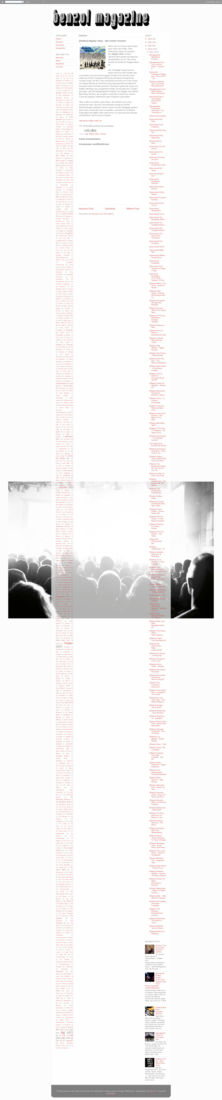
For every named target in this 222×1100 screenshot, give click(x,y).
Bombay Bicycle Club (66, 172)
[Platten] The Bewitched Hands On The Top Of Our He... (157, 467)
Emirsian (70, 325)
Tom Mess (69, 945)
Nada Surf (67, 587)
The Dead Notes (61, 831)
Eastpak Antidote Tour (65, 318)
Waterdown (67, 1000)
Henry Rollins (64, 407)
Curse (58, 250)
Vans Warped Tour (63, 988)
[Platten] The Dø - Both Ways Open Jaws (161, 1062)
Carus (60, 216)
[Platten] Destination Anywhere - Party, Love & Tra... (157, 451)
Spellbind (58, 744)
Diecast (70, 289)
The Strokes (62, 916)
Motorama (59, 577)
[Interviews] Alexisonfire (155, 210)
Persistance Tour (61, 630)
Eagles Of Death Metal (65, 315)
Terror (58, 787)
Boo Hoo (59, 177)
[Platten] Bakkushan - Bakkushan (157, 809)
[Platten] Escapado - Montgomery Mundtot (157, 303)
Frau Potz (70, 366)
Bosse (60, 182)
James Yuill (59, 446)
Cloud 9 (60, 233)
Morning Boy (67, 570)
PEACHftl (59, 621)
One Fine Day (68, 611)
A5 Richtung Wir (68, 88)
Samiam (58, 683)
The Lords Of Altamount (65, 877)
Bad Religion (67, 129)
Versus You (59, 993)
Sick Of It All (69, 703)
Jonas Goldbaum (64, 473)
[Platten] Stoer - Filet (157, 744)
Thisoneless (59, 935)
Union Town (67, 979)
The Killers (69, 872)
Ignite (58, 432)
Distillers (58, 298)
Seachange (66, 690)
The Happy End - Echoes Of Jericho (157, 445)
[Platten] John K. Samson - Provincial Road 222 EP (156, 377)
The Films (70, 843)
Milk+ (60, 550)
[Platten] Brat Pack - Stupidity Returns (161, 1011)
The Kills (60, 874)
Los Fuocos (63, 514)
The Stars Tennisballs (65, 913)
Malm (64, 531)
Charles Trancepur (62, 218)
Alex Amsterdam (64, 95)
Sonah (60, 736)
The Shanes (63, 908)
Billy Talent (60, 156)
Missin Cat (66, 558)
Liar (69, 502)
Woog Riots (64, 1020)
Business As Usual (64, 199)
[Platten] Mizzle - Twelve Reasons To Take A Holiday (157, 838)
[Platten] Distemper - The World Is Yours (157, 921)
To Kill (69, 940)
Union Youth (59, 981)
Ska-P (58, 710)
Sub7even (70, 761)
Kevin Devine (66, 480)
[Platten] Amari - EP (157, 595)
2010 (150, 49)
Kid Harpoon (60, 482)
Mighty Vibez (94, 134)
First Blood (64, 354)
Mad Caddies (62, 522)
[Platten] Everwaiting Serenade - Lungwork (157, 903)
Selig (57, 693)
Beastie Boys (60, 141)
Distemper (67, 296)
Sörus (57, 775)
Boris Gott (69, 180)
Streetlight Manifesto (63, 756)
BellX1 (64, 146)
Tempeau (68, 782)
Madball (67, 524)
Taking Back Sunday (63, 777)
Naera (58, 589)
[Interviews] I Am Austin (156, 153)
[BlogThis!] (88, 130)
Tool (60, 949)
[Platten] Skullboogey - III (156, 548)
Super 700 (70, 770)
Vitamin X (68, 995)
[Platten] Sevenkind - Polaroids (157, 671)
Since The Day (64, 705)
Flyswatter (67, 361)
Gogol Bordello (61, 383)
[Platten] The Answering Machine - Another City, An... (157, 607)
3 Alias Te (68, 80)
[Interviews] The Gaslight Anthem (157, 224)
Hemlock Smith (68, 403)
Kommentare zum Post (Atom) (101, 214)
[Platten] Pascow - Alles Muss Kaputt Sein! (157, 310)
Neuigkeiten (60, 48)
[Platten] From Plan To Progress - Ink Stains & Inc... (157, 431)
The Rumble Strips (62, 903)
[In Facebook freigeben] (92, 130)
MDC (59, 519)
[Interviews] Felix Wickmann (156, 137)
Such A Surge (60, 765)
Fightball (70, 352)
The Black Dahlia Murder (64, 809)
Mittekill (71, 560)
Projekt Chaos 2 (68, 654)
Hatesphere (59, 398)
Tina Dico (61, 940)
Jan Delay (69, 446)
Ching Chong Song (63, 223)
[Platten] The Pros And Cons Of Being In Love (156, 815)
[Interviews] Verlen (156, 247)
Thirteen (67, 932)
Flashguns (59, 357)
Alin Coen (70, 100)
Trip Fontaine (64, 959)
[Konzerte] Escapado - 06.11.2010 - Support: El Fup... (157, 277)
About (58, 61)
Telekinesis (66, 780)
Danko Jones (60, 260)
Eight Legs (67, 320)
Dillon (71, 291)
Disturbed (67, 298)
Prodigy (58, 654)
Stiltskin (58, 753)
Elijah (63, 325)
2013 (150, 39)
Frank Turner (60, 366)
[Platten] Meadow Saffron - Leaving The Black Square (157, 873)
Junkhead (66, 475)
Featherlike (69, 344)
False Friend (64, 342)
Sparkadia (59, 741)
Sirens (68, 707)
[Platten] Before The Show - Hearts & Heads (157, 286)
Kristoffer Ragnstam (62, 492)
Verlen (58, 991)
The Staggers (68, 911)
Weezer (58, 1005)
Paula (57, 626)
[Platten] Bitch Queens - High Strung (156, 780)
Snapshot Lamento (67, 724)
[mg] (63, 1035)
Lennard (63, 500)
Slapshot (58, 717)
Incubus (58, 434)
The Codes (69, 821)
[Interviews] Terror (156, 214)
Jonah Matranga (68, 470)
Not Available (69, 606)
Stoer (67, 753)
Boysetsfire (64, 185)
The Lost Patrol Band (65, 879)
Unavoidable (67, 974)
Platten (103, 134)
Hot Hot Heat (66, 417)
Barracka (59, 136)
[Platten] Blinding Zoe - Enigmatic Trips (156, 860)
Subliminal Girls (64, 763)
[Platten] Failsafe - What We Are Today (156, 340)
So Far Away (62, 727)
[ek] (71, 1030)
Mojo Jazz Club (61, 567)
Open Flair (62, 613)
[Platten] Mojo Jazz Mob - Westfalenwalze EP (157, 624)
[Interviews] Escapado (154, 262)
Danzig (71, 260)
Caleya (58, 206)
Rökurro (67, 681)
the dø (71, 1045)
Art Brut (68, 119)
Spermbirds (69, 744)
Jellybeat (67, 453)
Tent (57, 785)
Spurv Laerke (60, 751)
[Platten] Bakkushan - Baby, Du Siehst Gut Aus (157, 890)
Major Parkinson (61, 529)
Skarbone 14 (60, 712)
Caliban (67, 206)
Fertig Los (69, 349)
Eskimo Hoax (65, 332)
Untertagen (69, 981)
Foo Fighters (66, 364)
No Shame (67, 599)
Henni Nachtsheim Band (65, 405)
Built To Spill (60, 197)
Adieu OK (67, 90)
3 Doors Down (60, 83)
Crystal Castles (64, 248)
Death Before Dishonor (63, 269)
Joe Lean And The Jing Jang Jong (64, 461)
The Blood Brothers (64, 811)
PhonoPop (67, 638)
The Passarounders (63, 889)
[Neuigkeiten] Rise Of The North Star (161, 1036)
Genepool (67, 376)
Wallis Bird (59, 998)
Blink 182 (64, 163)
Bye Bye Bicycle (61, 202)
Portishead (59, 649)
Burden (71, 197)
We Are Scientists (63, 1003)
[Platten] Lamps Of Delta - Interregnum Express (157, 882)
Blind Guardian (60, 160)
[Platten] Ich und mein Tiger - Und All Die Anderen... (157, 700)
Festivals (61, 352)
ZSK (57, 1027)
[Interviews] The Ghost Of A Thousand (155, 236)
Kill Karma (70, 482)
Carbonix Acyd (61, 211)
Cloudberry (69, 233)
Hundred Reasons (62, 419)
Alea (71, 93)
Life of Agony (60, 504)
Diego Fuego (62, 291)
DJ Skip (67, 252)
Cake (60, 204)
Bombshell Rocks (64, 175)
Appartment (69, 114)
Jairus (68, 444)
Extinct (68, 337)
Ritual (68, 671)
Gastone (58, 376)
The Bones (59, 814)
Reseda (58, 669)
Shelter (64, 698)
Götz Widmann (64, 393)
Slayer (68, 717)
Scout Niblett (60, 688)
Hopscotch (59, 415)
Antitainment (66, 112)
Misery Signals (66, 555)
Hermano (59, 410)
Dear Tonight (66, 267)
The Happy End (61, 867)
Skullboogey (67, 715)
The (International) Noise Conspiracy (64, 790)
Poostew (67, 647)
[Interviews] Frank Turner (156, 204)
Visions (60, 995)
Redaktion (60, 64)
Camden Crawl (62, 209)
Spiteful (60, 746)
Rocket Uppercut (61, 673)
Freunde (59, 67)
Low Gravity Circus (67, 517)
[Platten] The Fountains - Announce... (155, 685)
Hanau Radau (62, 395)
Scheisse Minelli (64, 685)
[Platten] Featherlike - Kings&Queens (157, 591)
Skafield (67, 710)
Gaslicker (68, 373)
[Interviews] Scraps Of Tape (157, 158)
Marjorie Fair (66, 534)
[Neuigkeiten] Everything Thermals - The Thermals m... (156, 109)
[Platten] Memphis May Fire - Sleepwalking (156, 830)
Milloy (68, 550)
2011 (150, 46)
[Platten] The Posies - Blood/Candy (157, 354)
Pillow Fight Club (63, 640)
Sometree (70, 734)
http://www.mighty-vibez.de (90, 121)
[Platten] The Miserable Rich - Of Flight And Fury (157, 569)
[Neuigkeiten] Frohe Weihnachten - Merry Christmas (157, 91)
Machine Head (68, 519)
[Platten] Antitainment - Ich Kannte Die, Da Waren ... (157, 482)
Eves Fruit (59, 337)
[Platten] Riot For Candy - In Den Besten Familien (156, 519)
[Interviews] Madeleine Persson (154, 181)
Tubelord (58, 966)
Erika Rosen (64, 327)
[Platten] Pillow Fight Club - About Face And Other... (157, 724)
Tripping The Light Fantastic (64, 962)
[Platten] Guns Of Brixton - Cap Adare (156, 534)
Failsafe (58, 340)
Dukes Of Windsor (67, 313)
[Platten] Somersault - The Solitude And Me (157, 438)
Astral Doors (60, 124)
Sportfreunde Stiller (62, 748)
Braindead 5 (60, 187)
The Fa (65, 840)
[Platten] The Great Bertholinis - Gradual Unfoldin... (157, 319)
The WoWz (67, 928)
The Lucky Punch (64, 882)
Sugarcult (70, 765)
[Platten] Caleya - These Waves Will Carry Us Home (157, 459)
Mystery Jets (69, 582)
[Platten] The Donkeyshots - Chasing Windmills (157, 772)
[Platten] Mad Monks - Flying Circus (157, 867)
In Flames (67, 432)
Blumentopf (69, 170)
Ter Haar (66, 785)
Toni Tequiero (68, 947)
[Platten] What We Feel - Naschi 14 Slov (157, 787)
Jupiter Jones (60, 478)
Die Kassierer (61, 286)
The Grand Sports (64, 862)
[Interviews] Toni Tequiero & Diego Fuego (157, 268)
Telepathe (59, 782)
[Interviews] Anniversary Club (157, 164)
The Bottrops (62, 816)
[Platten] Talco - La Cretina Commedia (157, 400)
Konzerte (59, 42)
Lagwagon (67, 495)
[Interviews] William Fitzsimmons (157, 256)
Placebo (58, 643)
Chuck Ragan (68, 228)
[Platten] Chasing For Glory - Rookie (156, 526)
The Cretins (63, 824)
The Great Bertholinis (63, 865)
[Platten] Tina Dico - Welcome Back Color (157, 408)
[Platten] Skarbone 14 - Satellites (156, 717)
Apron (61, 117)
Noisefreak (59, 606)
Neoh (67, 594)
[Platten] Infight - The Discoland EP (157, 639)
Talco (57, 780)
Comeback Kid (60, 240)
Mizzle (61, 563)
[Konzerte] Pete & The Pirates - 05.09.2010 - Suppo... (156, 100)
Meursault (59, 546)
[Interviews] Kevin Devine (156, 188)
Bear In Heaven (64, 139)
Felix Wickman (62, 347)
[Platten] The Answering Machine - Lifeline (161, 949)
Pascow (67, 623)
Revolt (66, 669)
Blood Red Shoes (67, 165)
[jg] (57, 1035)
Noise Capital (61, 604)
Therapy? (59, 930)
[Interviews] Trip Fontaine (155, 242)
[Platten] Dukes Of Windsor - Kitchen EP (157, 385)
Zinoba (63, 1027)
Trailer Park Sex (64, 954)
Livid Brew (70, 504)
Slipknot (58, 719)
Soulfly (68, 736)
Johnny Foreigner (61, 468)
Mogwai (67, 565)
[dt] (66, 1030)
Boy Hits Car (69, 182)
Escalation (59, 330)
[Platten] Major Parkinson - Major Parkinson (157, 765)
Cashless (68, 216)
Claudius (61, 231)
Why (63, 1010)
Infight (68, 434)
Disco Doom (62, 294)
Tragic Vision (68, 952)
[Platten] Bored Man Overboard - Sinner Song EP (157, 677)
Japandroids (63, 449)
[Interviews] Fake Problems (156, 126)
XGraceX (67, 1025)
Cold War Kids (64, 238)
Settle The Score (67, 693)
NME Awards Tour (64, 584)
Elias (57, 325)
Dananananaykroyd (62, 257)
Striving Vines (62, 758)
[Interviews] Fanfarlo (157, 116)
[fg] (86, 134)
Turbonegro (64, 969)
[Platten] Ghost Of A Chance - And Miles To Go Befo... (157, 417)
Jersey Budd (60, 456)
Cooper (64, 243)
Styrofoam (59, 761)
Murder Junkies (68, 580)
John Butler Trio (67, 463)
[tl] (72, 1038)
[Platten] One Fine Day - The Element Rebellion (157, 361)
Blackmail (67, 158)
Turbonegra (69, 966)
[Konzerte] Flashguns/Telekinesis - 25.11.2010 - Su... (157, 75)
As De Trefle (60, 122)
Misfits (58, 558)
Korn (57, 490)
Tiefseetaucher (60, 937)
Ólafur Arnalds (62, 1048)
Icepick (58, 427)
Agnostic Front (61, 93)
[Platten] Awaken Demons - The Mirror (156, 823)
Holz (69, 412)
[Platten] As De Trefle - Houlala (156, 665)
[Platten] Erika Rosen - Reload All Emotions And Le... (157, 294)
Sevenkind (62, 695)
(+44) (57, 73)
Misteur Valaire (60, 560)
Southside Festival (62, 739)
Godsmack (66, 381)
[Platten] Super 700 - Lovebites (157, 749)
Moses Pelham (61, 572)
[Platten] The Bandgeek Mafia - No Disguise (157, 616)
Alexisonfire (59, 100)
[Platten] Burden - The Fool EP (156, 706)
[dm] (57, 1030)
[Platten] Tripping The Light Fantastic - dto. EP (156, 756)
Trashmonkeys (60, 957)
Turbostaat (59, 971)
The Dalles (67, 828)
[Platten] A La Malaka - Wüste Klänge (156, 739)
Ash (69, 122)
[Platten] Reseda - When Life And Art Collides (157, 802)
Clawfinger (70, 231)
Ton (59, 947)
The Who (58, 928)
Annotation (64, 109)
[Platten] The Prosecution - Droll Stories (155, 491)
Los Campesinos (68, 512)
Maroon (58, 536)
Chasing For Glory (63, 221)
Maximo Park (67, 538)
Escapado (69, 330)
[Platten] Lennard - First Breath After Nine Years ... (157, 504)
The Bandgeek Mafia (63, 802)
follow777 (154, 1091)
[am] (69, 1027)
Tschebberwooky (64, 964)
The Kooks (69, 874)
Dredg (64, 306)
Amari (60, 102)
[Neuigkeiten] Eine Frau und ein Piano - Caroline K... (156, 66)
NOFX (58, 587)
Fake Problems (68, 340)
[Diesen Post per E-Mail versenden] (85, 130)
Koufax (67, 490)
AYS (59, 90)
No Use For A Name (63, 601)
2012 (150, 42)
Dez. (152, 52)
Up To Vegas (62, 983)
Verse (68, 991)
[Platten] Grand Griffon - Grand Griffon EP (156, 511)
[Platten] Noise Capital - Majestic (157, 585)
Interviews (60, 45)
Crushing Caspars (67, 245)
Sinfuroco (59, 707)
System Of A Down (64, 773)
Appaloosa (59, 114)
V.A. (69, 986)
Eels (59, 320)
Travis (71, 957)
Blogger (112, 1093)
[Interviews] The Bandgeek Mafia (157, 218)
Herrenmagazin (60, 412)
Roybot (58, 678)
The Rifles (67, 901)
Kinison (61, 485)
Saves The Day (68, 683)
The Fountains (62, 845)
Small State (62, 722)
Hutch (57, 422)
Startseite (110, 208)
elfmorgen (69, 1041)
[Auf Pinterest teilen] (95, 130)
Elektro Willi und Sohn (63, 323)
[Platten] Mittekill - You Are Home (156, 927)
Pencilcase (66, 626)
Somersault (59, 734)
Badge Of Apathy (62, 131)
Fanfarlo (59, 345)
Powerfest (66, 652)
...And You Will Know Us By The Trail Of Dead (64, 76)
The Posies (60, 891)
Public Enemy (62, 656)
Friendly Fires (62, 369)
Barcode (68, 134)
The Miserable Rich (64, 886)
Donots (60, 303)
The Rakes (62, 896)
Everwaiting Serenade (63, 335)
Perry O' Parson (62, 628)
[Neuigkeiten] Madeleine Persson (154, 57)
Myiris (60, 582)
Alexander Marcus (62, 97)
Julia (57, 475)
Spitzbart (68, 746)
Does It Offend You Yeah (64, 301)
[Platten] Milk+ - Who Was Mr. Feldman (157, 897)
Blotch (62, 168)
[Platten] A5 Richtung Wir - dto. (156, 541)
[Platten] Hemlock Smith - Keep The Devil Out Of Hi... (157, 795)
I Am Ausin (66, 422)
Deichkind (59, 272)
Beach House (68, 136)
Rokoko (67, 676)
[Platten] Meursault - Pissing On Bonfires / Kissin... (157, 393)
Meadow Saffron (62, 541)
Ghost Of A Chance (62, 378)
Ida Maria (66, 429)
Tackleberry (66, 775)
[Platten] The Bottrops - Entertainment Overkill (156, 912)
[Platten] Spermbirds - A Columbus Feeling (157, 368)
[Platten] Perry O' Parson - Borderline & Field (157, 333)
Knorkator (70, 485)
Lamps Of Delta (61, 497)
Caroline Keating (67, 214)
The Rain (70, 894)
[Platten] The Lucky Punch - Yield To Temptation (157, 853)
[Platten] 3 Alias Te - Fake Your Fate (157, 475)
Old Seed (62, 609)
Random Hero (66, 664)
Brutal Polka (67, 194)
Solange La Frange (64, 731)
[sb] (63, 1038)
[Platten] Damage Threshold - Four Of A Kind (157, 731)
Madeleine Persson (63, 526)
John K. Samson (64, 465)
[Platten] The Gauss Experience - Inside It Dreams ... (157, 578)
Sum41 (61, 768)
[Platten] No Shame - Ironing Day (157, 654)
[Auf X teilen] (90, 130)
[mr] (71, 1035)
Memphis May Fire (63, 543)
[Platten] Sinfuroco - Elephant (157, 933)
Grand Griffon (68, 386)
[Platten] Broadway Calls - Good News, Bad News (157, 845)
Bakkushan (59, 134)
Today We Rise (61, 942)
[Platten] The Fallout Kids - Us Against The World (157, 692)
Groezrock (61, 388)
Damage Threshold (62, 255)
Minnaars (59, 553)
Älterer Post (132, 208)
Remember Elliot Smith (63, 666)
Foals (57, 364)
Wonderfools (69, 1017)
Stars (69, 751)
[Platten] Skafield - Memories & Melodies (156, 554)
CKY (71, 202)
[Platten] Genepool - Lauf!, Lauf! (157, 660)
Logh (59, 507)
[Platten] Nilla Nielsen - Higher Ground (156, 348)
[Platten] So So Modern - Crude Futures (156, 562)
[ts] (61, 1041)
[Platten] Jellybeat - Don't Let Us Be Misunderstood (157, 84)
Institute (58, 436)
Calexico (68, 204)
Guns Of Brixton (67, 390)
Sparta (68, 741)
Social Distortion (68, 729)
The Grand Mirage (67, 860)
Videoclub (70, 993)
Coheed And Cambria (66, 235)
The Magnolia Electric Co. (64, 884)
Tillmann (70, 937)
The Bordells (69, 814)
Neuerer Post (86, 208)
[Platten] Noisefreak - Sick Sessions (157, 712)
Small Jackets (68, 719)
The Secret (69, 906)
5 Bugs (65, 85)
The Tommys (66, 925)
